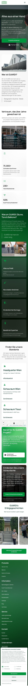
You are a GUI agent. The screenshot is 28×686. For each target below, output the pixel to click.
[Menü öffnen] (25, 2)
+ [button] (3, 423)
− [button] (3, 425)
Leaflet (10, 425)
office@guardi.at (8, 378)
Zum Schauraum (7, 398)
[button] (14, 423)
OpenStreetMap (15, 425)
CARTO (24, 425)
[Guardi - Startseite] (4, 2)
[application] (14, 423)
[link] (14, 551)
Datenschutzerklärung (6, 683)
